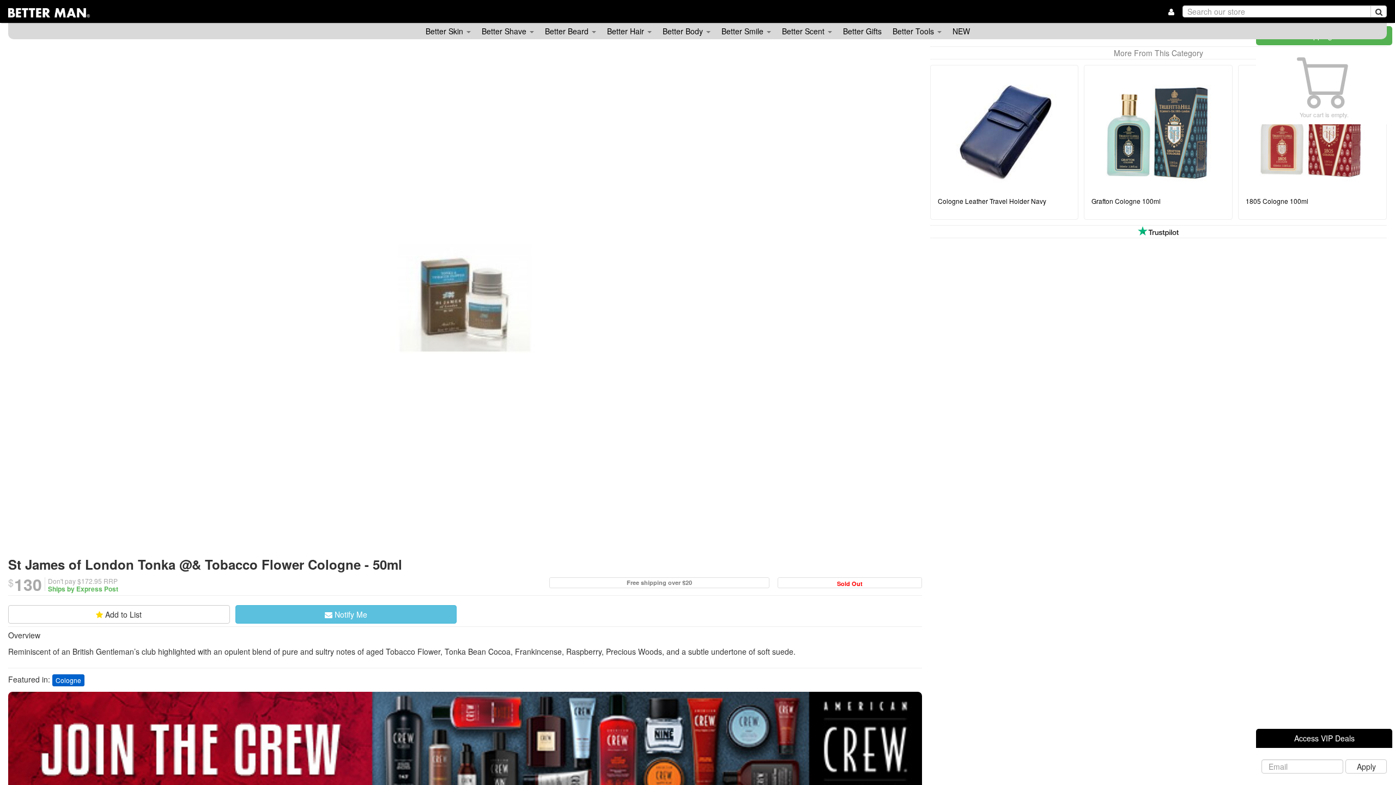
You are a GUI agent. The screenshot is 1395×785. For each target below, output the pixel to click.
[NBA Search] (1378, 11)
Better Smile (743, 31)
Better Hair (626, 31)
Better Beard (568, 31)
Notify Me (349, 614)
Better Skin (445, 31)
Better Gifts (862, 31)
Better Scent (804, 31)
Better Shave (505, 31)
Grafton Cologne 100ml (1126, 201)
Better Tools (914, 31)
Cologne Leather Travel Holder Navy (992, 201)
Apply (1366, 766)
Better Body (684, 31)
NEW (961, 31)
